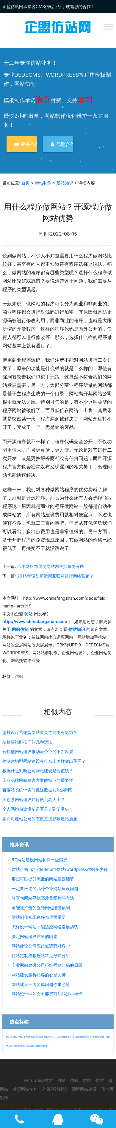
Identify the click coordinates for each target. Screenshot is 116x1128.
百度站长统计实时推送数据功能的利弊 (37, 789)
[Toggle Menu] (108, 26)
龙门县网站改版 (14, 1036)
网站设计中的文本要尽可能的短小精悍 (47, 993)
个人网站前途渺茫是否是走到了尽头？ (37, 809)
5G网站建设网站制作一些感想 (39, 859)
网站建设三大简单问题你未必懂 (41, 984)
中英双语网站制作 (15, 1045)
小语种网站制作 (62, 1036)
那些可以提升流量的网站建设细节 (43, 878)
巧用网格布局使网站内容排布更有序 (50, 566)
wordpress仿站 (38, 1080)
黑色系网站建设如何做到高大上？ (33, 799)
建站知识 (65, 182)
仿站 (19, 676)
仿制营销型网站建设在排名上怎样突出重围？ (44, 761)
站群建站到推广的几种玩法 (27, 741)
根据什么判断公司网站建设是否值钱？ (37, 770)
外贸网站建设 (54, 1088)
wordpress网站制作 (37, 1045)
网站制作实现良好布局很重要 (39, 917)
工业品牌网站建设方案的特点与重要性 (37, 780)
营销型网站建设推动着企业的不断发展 (37, 751)
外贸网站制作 (97, 1036)
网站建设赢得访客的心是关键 (39, 974)
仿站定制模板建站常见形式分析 (41, 955)
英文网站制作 (30, 1036)
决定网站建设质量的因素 (34, 936)
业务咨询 (28, 144)
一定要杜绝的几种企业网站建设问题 (45, 888)
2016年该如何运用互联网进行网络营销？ (55, 575)
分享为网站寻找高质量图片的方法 (43, 898)
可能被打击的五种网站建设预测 (41, 907)
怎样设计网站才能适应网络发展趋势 (45, 926)
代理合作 (63, 144)
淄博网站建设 (84, 1088)
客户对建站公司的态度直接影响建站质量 (39, 818)
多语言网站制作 (80, 1036)
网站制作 (43, 182)
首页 (25, 182)
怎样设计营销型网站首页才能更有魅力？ (39, 732)
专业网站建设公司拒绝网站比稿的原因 (47, 965)
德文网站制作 (46, 1036)
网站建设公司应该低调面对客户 (41, 945)
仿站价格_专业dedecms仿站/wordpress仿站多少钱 (60, 869)
